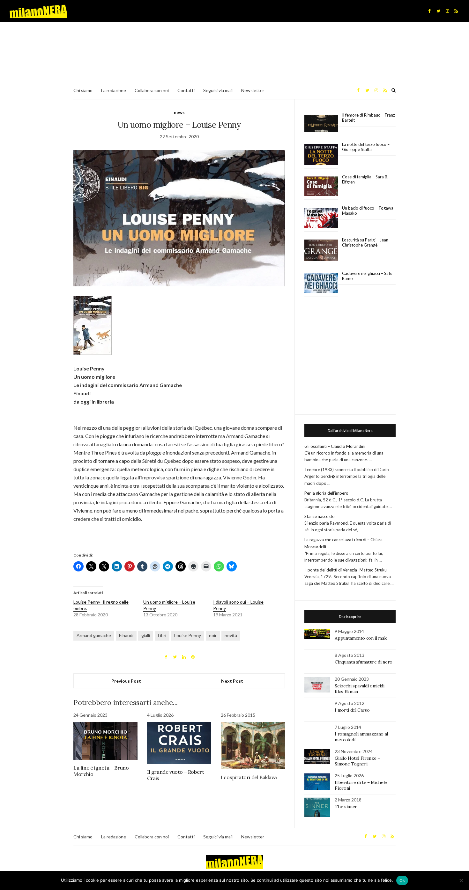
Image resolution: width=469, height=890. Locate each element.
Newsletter (252, 90)
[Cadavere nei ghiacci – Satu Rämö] (321, 283)
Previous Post (126, 681)
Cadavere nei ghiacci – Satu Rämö (367, 276)
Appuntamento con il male (361, 638)
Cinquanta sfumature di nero (363, 662)
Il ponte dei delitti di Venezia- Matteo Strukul (346, 569)
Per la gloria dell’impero (326, 493)
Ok (402, 880)
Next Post (232, 681)
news (179, 112)
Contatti (186, 90)
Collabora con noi (152, 90)
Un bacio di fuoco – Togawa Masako (367, 210)
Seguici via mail (218, 90)
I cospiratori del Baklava (249, 777)
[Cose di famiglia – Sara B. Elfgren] (321, 186)
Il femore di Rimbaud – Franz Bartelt (368, 117)
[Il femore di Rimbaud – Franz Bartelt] (321, 123)
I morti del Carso (352, 710)
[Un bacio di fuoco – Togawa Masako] (321, 218)
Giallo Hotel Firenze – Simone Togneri (357, 761)
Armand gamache (94, 635)
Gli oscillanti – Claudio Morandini (334, 446)
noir (213, 635)
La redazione (113, 90)
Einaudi (126, 635)
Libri (162, 635)
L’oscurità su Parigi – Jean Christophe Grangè (365, 242)
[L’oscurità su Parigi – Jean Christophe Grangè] (321, 250)
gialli (145, 635)
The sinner (346, 806)
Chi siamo (83, 90)
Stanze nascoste (319, 516)
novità (231, 635)
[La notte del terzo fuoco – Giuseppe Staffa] (321, 154)
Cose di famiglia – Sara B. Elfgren (365, 179)
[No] (461, 880)
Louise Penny (187, 635)
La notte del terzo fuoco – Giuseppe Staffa (366, 147)
